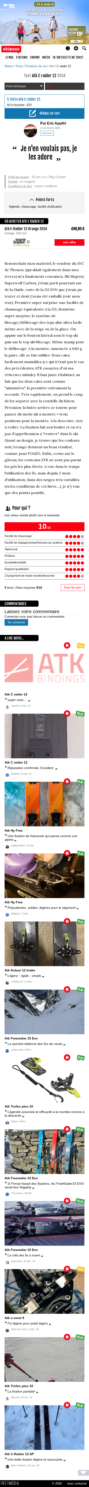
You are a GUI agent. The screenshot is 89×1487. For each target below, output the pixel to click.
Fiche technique (16, 86)
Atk (52, 66)
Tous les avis (72, 587)
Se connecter (16, 622)
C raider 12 (64, 66)
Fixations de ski (36, 66)
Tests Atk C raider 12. (25, 99)
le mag (9, 57)
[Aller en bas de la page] (83, 1473)
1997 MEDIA (11, 1483)
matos (46, 57)
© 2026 (57, 1483)
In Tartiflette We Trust (68, 57)
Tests (20, 66)
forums (35, 57)
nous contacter (77, 1483)
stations (22, 57)
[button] (76, 48)
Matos (9, 66)
